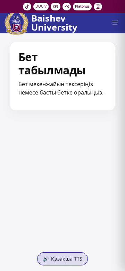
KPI (55, 6)
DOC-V (41, 6)
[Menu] (115, 23)
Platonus (82, 6)
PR (67, 6)
